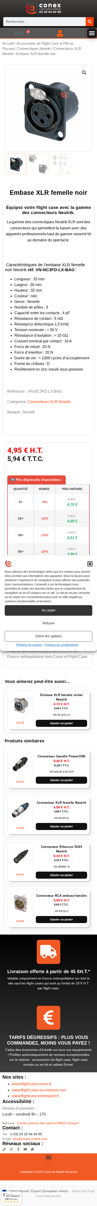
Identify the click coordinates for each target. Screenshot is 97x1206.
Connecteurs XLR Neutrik (49, 402)
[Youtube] (25, 1149)
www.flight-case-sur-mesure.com (39, 1090)
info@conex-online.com (30, 1139)
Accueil (8, 43)
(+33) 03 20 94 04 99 (22, 1134)
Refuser (48, 623)
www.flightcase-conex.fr (31, 1084)
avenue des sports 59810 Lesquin (48, 1123)
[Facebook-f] (18, 1149)
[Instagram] (11, 1149)
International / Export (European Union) (39, 1191)
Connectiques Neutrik (34, 49)
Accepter (49, 610)
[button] (90, 564)
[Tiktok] (4, 1149)
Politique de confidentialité (61, 644)
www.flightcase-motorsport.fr (35, 1096)
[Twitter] (32, 1149)
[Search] (90, 21)
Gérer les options (48, 636)
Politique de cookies (29, 644)
